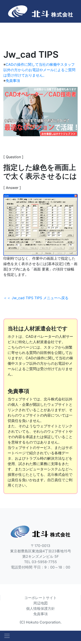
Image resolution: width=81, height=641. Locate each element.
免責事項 (13, 80)
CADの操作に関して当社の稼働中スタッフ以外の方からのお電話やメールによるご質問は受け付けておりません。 (39, 69)
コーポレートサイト (40, 597)
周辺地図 (40, 603)
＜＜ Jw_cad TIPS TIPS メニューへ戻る (35, 298)
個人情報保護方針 (40, 608)
